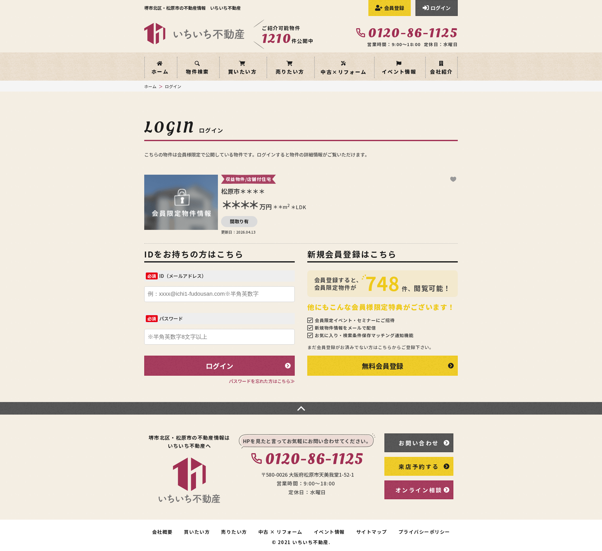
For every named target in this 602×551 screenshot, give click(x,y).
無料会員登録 (382, 366)
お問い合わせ (419, 443)
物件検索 (197, 71)
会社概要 (162, 532)
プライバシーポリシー (424, 532)
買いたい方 (242, 71)
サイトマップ (371, 532)
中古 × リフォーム (280, 532)
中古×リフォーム (343, 71)
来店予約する (419, 466)
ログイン (219, 366)
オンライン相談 (419, 490)
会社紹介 (441, 71)
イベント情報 (399, 71)
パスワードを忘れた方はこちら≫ (262, 381)
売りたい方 (290, 71)
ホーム (160, 71)
